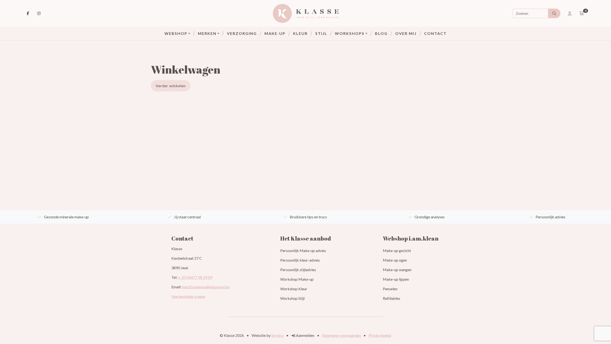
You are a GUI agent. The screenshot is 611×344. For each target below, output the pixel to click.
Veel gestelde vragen (188, 296)
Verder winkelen (171, 85)
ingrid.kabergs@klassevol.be (206, 287)
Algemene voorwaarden (341, 335)
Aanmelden (304, 335)
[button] (177, 33)
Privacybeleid (380, 335)
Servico (277, 335)
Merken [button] (207, 33)
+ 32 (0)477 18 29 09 (195, 277)
